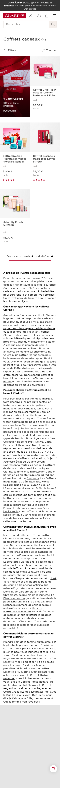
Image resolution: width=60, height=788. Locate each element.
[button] (53, 768)
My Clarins (23, 671)
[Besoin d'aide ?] (53, 769)
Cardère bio (26, 591)
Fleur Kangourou (14, 598)
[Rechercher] (53, 24)
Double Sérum (36, 461)
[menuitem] (31, 16)
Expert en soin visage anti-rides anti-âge (29, 328)
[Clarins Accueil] (14, 16)
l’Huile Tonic (10, 511)
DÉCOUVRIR (9, 111)
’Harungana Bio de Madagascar (32, 601)
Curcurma (33, 478)
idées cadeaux (26, 408)
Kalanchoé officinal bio (33, 585)
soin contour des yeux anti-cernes (28, 331)
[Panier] (47, 16)
